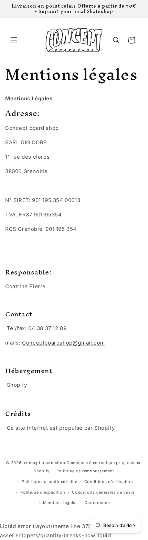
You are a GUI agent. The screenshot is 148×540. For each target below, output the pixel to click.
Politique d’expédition (42, 492)
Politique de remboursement (85, 471)
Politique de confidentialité (49, 481)
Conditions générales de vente (103, 492)
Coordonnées (98, 502)
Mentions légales (60, 502)
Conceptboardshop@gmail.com (63, 342)
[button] (13, 40)
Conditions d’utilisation (108, 481)
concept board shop (44, 462)
